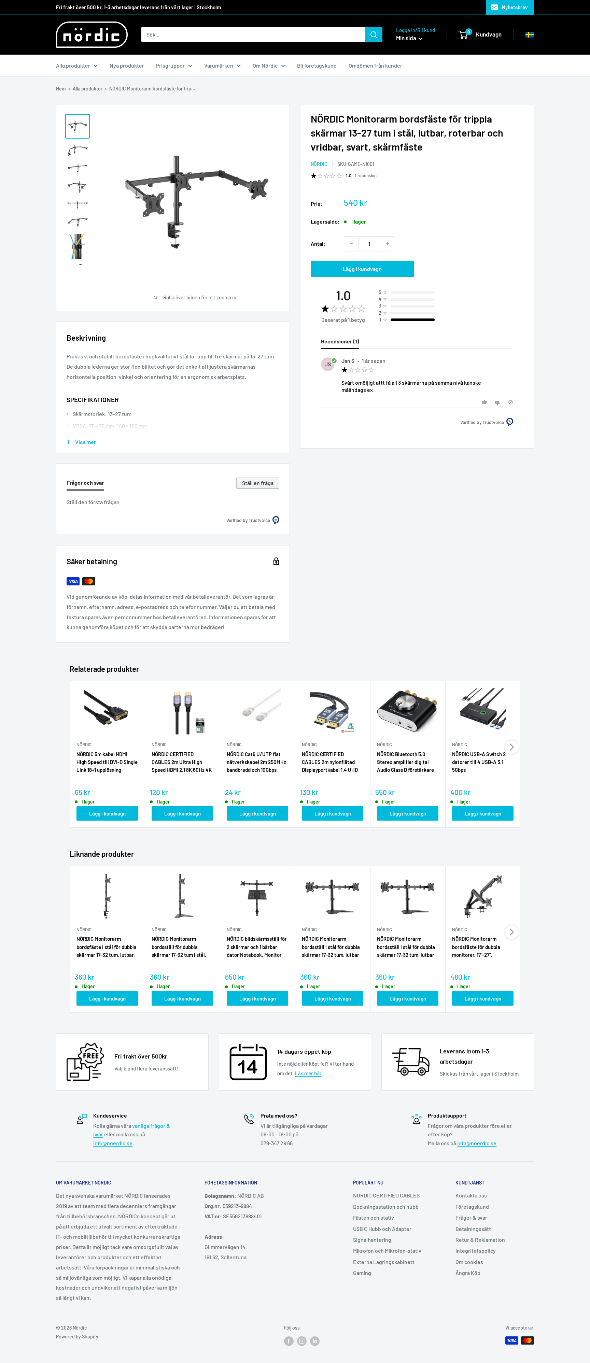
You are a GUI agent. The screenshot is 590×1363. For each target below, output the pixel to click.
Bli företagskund (317, 65)
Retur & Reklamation (480, 1239)
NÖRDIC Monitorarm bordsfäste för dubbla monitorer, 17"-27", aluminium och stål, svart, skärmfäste (480, 947)
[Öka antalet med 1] (387, 244)
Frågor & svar (471, 1217)
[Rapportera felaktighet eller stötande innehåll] (510, 402)
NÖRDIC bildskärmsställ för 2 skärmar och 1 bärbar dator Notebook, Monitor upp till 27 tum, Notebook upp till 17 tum (257, 947)
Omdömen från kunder (375, 65)
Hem (61, 88)
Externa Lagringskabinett (384, 1262)
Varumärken (218, 65)
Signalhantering (372, 1239)
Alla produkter (73, 65)
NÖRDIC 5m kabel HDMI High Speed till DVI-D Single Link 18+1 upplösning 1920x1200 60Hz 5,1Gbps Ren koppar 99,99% (107, 762)
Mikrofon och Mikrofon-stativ (387, 1250)
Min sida (406, 37)
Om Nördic (265, 65)
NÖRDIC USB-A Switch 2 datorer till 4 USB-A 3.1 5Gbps (479, 762)
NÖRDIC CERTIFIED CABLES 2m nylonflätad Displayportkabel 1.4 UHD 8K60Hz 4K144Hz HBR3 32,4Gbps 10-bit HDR (330, 762)
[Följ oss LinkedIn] (315, 1341)
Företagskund (472, 1206)
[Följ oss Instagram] (302, 1341)
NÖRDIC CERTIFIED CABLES (386, 1195)
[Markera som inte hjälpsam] (498, 402)
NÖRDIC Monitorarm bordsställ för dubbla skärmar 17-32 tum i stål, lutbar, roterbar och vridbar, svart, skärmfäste (181, 947)
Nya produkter (127, 65)
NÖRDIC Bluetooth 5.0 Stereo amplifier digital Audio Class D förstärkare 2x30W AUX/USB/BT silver (407, 762)
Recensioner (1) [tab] (340, 341)
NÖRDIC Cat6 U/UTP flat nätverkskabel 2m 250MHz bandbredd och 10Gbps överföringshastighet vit (256, 762)
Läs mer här (308, 1073)
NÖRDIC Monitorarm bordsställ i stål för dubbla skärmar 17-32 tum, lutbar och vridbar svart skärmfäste (331, 947)
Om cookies (469, 1262)
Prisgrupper (170, 65)
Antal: (318, 243)
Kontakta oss (471, 1195)
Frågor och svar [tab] (85, 482)
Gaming (362, 1272)
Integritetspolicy (475, 1250)
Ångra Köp (467, 1272)
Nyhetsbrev (515, 7)
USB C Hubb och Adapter (382, 1228)
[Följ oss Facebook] (289, 1341)
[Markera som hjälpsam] (485, 402)
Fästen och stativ (373, 1217)
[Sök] (373, 34)
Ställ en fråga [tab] (257, 483)
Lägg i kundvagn (362, 269)
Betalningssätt (473, 1228)
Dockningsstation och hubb (386, 1206)
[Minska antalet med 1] (351, 244)
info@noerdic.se (112, 1143)
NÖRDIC (319, 164)
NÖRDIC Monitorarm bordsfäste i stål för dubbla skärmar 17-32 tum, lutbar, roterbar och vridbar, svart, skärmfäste (106, 947)
